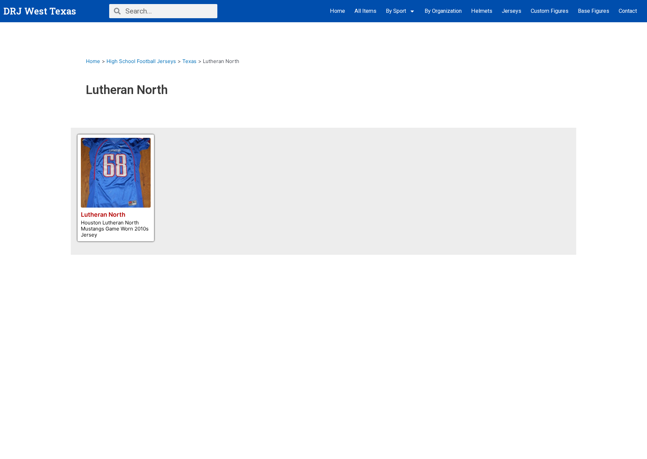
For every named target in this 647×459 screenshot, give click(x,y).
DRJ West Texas (39, 11)
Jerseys (511, 11)
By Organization (443, 11)
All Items (365, 11)
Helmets (481, 11)
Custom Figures (549, 11)
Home (337, 11)
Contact (628, 11)
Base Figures (593, 11)
